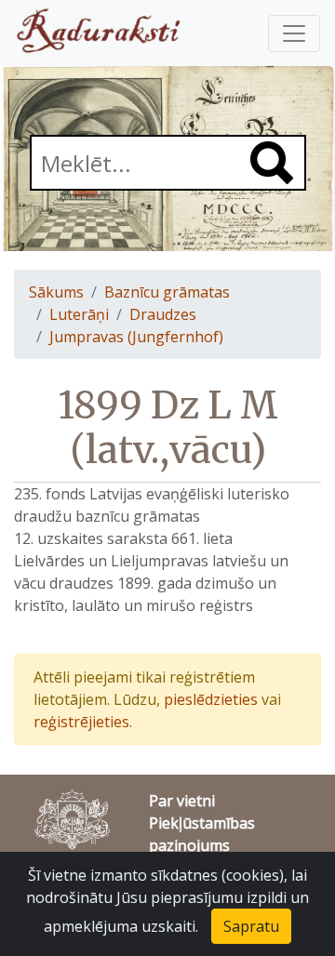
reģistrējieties (81, 721)
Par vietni (182, 800)
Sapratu (251, 926)
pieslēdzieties (211, 699)
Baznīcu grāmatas (167, 292)
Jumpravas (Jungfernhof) (136, 336)
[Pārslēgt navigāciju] (294, 33)
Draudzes (162, 314)
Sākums (56, 292)
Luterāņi (79, 314)
